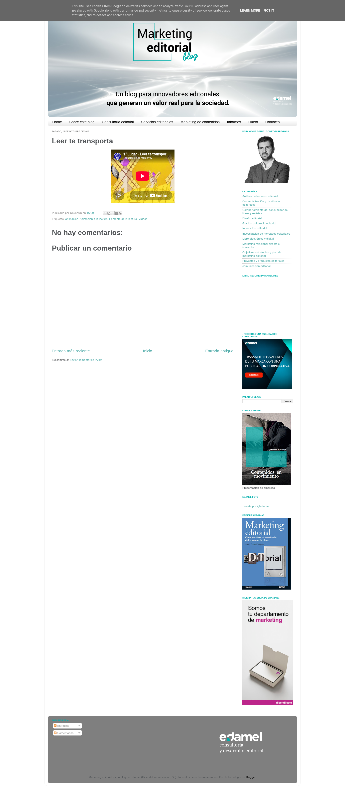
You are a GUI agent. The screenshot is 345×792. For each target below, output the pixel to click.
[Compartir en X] (113, 213)
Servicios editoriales (157, 122)
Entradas (63, 725)
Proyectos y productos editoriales (263, 260)
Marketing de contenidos (200, 122)
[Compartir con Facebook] (116, 213)
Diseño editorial (252, 218)
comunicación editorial (256, 266)
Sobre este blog (81, 122)
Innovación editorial (254, 228)
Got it (269, 10)
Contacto (272, 122)
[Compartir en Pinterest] (120, 213)
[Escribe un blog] (109, 213)
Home (57, 122)
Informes (234, 122)
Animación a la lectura (94, 218)
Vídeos (143, 218)
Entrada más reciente (71, 351)
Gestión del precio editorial (259, 223)
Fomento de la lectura (123, 218)
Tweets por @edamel (255, 506)
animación (71, 218)
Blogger (251, 777)
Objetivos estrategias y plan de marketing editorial (261, 254)
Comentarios (65, 733)
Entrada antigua (219, 351)
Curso (253, 122)
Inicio (147, 351)
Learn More (250, 10)
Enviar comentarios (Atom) (86, 359)
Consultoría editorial (118, 122)
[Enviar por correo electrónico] (105, 213)
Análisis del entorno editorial (260, 196)
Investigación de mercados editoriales (266, 233)
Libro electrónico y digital (258, 238)
